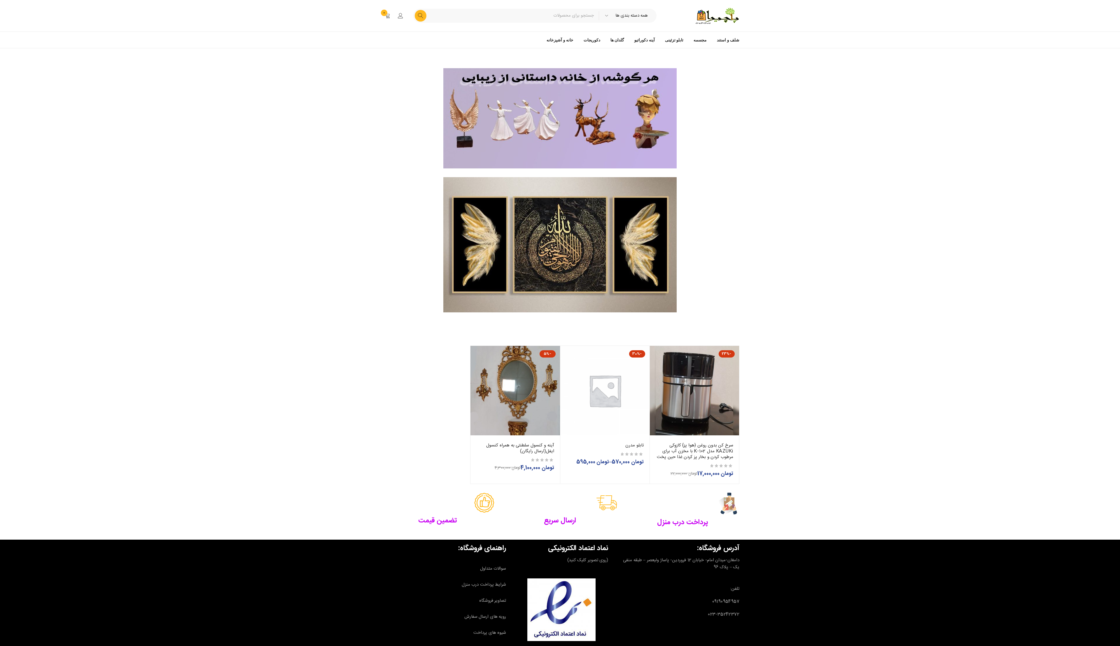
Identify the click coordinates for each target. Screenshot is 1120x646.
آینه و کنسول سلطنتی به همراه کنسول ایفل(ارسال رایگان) (520, 448)
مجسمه (700, 40)
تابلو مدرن (634, 445)
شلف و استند (728, 40)
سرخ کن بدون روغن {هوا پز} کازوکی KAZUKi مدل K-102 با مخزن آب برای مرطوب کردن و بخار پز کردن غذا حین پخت (695, 451)
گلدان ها (617, 40)
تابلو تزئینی (674, 40)
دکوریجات (592, 40)
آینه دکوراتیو (644, 40)
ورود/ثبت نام (400, 15)
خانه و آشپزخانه (560, 40)
